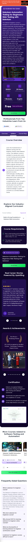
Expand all (23, 212)
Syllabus (13, 133)
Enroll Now (14, 113)
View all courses (13, 472)
